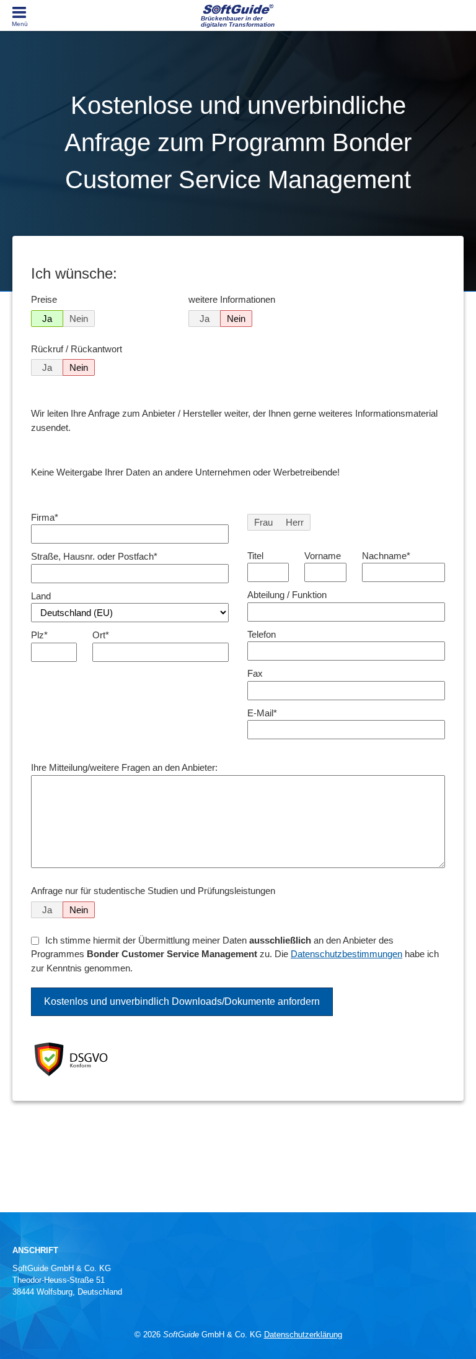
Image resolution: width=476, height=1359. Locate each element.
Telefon (261, 634)
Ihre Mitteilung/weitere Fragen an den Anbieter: (124, 767)
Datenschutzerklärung (303, 1334)
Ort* (100, 635)
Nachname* (386, 555)
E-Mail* (262, 713)
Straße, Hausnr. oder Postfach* (94, 556)
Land (41, 596)
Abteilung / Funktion (287, 594)
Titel (255, 555)
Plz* (39, 635)
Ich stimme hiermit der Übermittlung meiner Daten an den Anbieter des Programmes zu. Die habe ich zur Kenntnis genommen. (235, 954)
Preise (44, 299)
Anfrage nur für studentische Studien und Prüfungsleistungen (153, 890)
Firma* (44, 517)
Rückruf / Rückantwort (76, 349)
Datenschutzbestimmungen (346, 954)
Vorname (322, 555)
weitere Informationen (231, 299)
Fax (255, 673)
